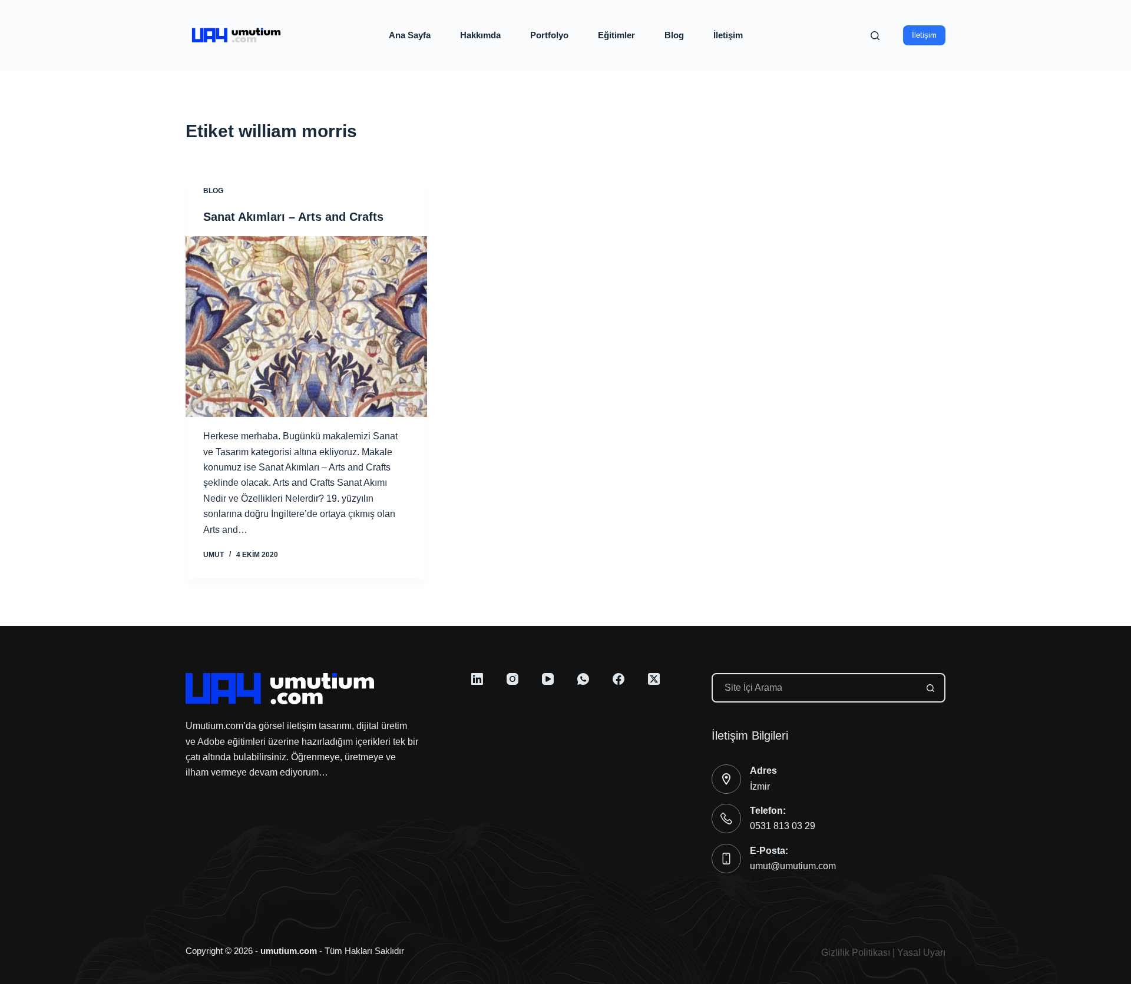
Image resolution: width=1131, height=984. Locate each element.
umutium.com (288, 951)
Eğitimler (616, 35)
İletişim (728, 35)
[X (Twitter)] (654, 679)
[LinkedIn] (477, 679)
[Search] (875, 35)
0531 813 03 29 (782, 826)
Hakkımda (480, 35)
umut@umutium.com (793, 866)
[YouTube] (548, 679)
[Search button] (930, 687)
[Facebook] (618, 679)
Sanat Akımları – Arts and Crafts (293, 216)
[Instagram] (512, 679)
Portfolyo (549, 35)
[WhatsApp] (583, 679)
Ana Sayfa (410, 35)
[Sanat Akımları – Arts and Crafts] (306, 327)
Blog (674, 35)
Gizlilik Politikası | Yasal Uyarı (883, 952)
